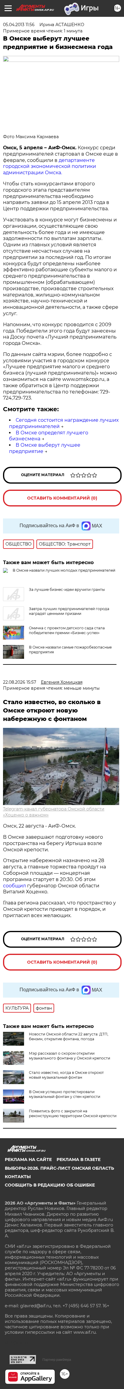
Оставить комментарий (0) (62, 498)
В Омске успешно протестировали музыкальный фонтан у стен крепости (64, 1094)
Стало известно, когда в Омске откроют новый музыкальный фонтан (66, 1075)
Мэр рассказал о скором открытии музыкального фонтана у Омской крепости (69, 1055)
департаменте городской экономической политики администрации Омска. (49, 166)
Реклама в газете (79, 1159)
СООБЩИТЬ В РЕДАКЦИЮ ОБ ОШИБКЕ (50, 1185)
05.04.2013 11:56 (19, 24)
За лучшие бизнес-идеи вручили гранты (67, 589)
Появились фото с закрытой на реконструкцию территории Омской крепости (72, 1113)
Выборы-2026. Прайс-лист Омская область (59, 1168)
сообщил (15, 886)
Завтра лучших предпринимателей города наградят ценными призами (69, 611)
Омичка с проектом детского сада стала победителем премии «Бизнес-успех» (67, 630)
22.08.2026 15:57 (19, 682)
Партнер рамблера (56, 1359)
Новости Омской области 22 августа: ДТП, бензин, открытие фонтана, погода (68, 1036)
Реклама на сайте (28, 1159)
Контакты (18, 1176)
